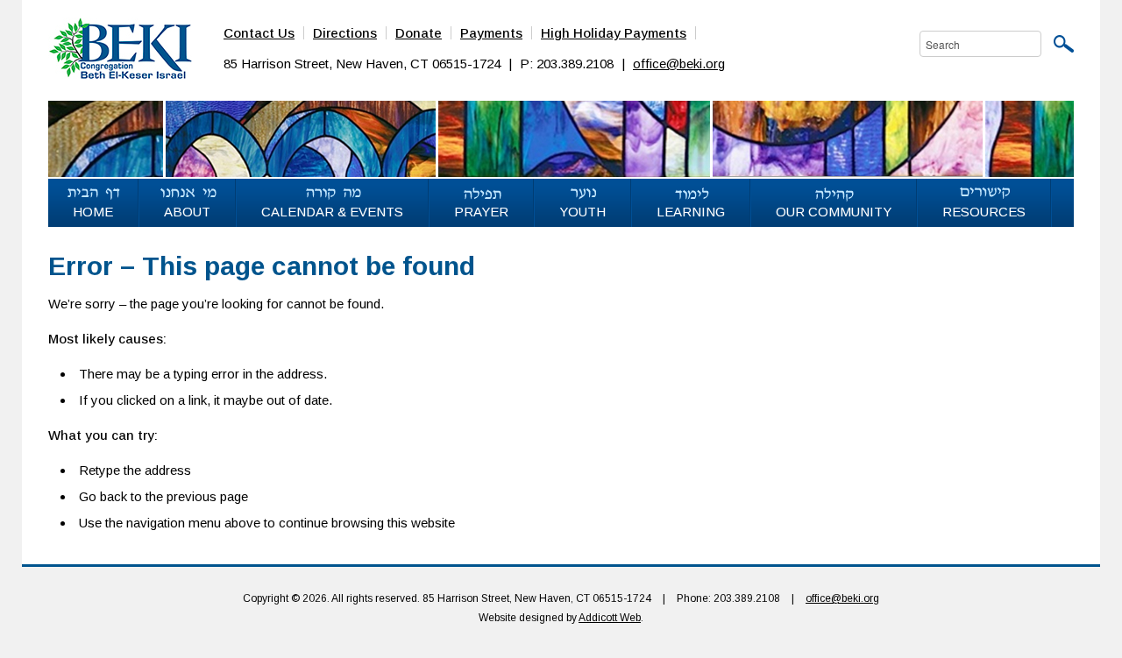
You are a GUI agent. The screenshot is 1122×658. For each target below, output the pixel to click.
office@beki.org (679, 63)
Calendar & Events (332, 211)
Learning (691, 211)
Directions (345, 32)
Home (93, 211)
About (187, 211)
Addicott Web (610, 618)
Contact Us (259, 32)
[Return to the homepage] (120, 47)
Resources (984, 211)
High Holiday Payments (613, 32)
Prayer (481, 211)
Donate (418, 32)
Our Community (833, 211)
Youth (582, 211)
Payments (491, 32)
